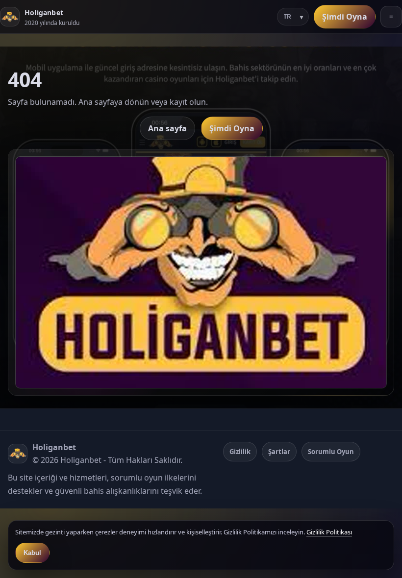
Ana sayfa (167, 128)
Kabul (32, 552)
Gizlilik (240, 451)
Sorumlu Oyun (331, 451)
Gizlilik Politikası (329, 532)
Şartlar (279, 451)
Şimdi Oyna (344, 16)
